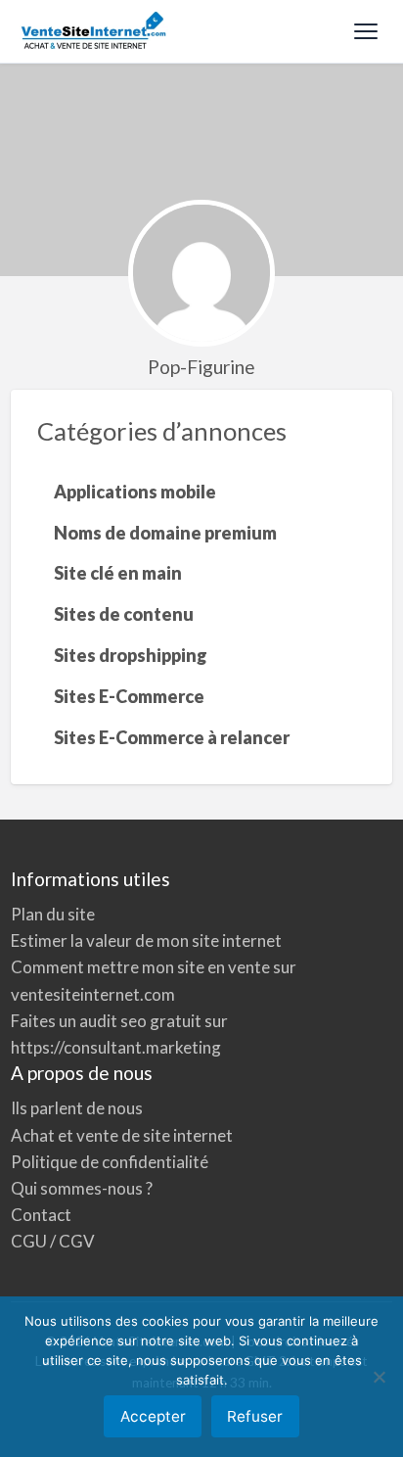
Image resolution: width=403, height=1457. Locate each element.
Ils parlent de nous (77, 1108)
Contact (41, 1214)
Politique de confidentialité (109, 1162)
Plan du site (53, 914)
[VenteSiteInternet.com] (95, 31)
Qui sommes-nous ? (82, 1188)
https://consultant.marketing (116, 1047)
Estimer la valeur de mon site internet (146, 940)
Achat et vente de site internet (122, 1135)
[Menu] (365, 31)
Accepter (153, 1416)
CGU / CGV (53, 1241)
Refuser (255, 1416)
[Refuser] (378, 1376)
